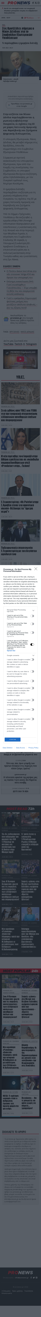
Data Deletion (8, 748)
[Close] (36, 569)
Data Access (20, 748)
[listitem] (20, 610)
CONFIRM (12, 739)
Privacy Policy (33, 748)
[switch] (32, 616)
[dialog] (20, 658)
